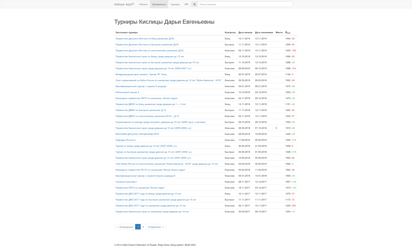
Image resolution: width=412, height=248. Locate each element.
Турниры (175, 4)
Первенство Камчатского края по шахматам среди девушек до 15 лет (152, 211)
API (186, 4)
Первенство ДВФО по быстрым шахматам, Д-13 (141, 110)
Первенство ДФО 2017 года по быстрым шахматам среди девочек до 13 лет (156, 199)
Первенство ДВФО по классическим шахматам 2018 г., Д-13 (147, 116)
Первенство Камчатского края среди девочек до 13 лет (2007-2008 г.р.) (153, 157)
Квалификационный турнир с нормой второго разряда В (145, 175)
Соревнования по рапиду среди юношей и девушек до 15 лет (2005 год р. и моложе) (161, 122)
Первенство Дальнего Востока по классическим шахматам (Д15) (150, 50)
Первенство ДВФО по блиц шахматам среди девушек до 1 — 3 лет (151, 104)
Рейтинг (143, 4)
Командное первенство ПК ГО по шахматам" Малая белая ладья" (150, 169)
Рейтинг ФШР (124, 4)
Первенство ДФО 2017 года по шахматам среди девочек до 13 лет (151, 205)
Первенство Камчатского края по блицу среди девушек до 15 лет (150, 56)
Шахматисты (159, 4)
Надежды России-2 (126, 139)
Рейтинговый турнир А (127, 92)
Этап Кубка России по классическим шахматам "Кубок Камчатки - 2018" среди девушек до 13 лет (167, 163)
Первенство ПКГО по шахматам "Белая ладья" (140, 187)
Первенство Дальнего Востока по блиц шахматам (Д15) (145, 38)
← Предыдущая (124, 226)
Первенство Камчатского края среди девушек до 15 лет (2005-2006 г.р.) (154, 127)
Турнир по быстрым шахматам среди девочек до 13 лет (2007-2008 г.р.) (154, 151)
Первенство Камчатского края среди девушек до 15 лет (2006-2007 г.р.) (154, 68)
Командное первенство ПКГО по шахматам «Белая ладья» (147, 98)
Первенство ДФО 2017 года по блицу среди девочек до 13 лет (148, 193)
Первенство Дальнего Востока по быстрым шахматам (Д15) (147, 44)
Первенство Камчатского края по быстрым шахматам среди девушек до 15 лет (157, 62)
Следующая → (156, 226)
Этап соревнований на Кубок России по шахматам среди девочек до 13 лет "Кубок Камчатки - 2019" (168, 80)
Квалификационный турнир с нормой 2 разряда (141, 86)
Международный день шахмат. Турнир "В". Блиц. (141, 74)
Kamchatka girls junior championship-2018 (137, 133)
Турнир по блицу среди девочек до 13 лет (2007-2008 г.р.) (146, 145)
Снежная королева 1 (126, 181)
